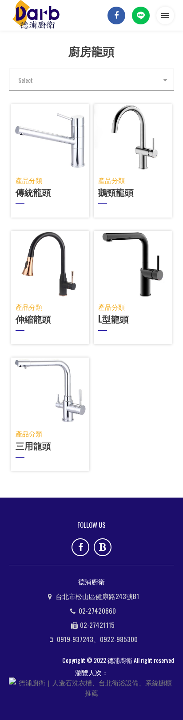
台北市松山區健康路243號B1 (97, 596)
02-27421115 (97, 625)
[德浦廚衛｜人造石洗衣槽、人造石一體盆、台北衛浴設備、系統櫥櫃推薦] (38, 15)
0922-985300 (119, 639)
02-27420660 (97, 610)
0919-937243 (75, 639)
